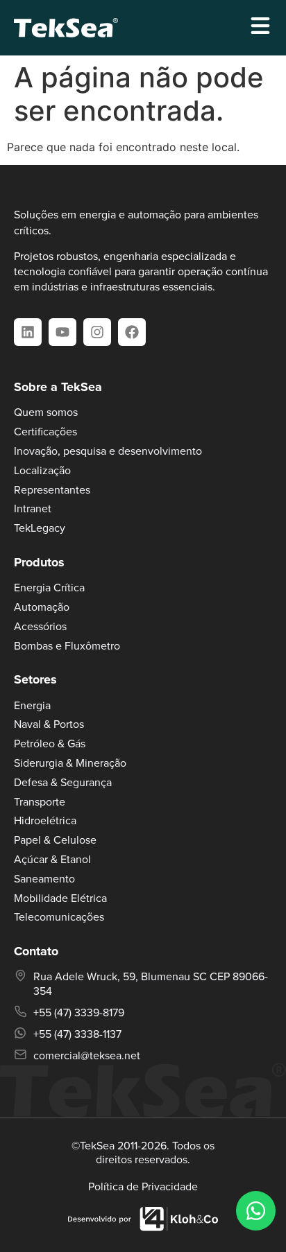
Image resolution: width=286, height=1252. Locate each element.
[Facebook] (132, 332)
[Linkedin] (28, 332)
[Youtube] (62, 332)
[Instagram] (97, 332)
